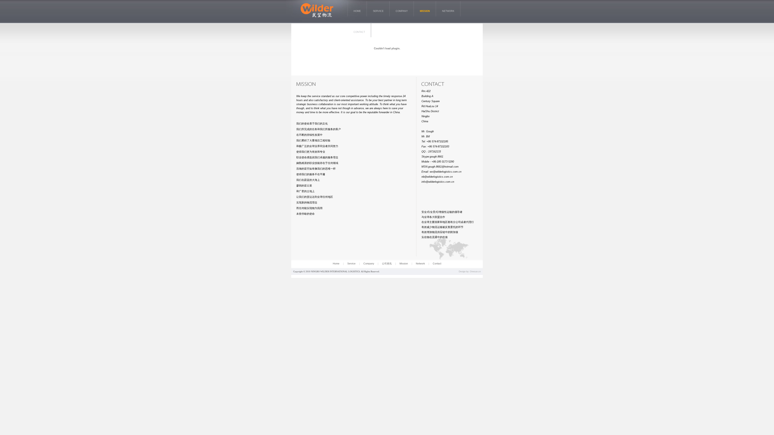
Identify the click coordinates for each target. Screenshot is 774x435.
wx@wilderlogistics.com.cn (445, 171)
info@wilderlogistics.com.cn (437, 181)
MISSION (425, 11)
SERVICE (378, 11)
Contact (437, 263)
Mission (403, 263)
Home (336, 263)
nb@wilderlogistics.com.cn (437, 176)
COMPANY (402, 11)
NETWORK (448, 11)
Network (420, 263)
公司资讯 (387, 263)
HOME (357, 11)
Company (368, 263)
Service (351, 263)
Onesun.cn (475, 271)
